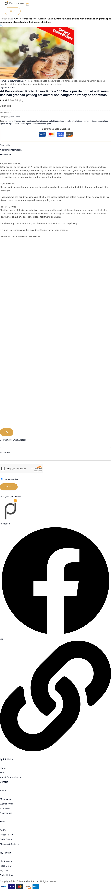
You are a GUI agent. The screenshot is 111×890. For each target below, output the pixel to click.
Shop (10, 18)
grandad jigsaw (53, 121)
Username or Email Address (13, 440)
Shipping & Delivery (9, 844)
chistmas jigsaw (19, 121)
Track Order (5, 866)
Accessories (6, 813)
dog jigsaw (31, 121)
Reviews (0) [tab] (5, 154)
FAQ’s (3, 830)
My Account (6, 861)
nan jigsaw (92, 121)
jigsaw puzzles (66, 121)
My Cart (4, 870)
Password (5, 452)
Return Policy (6, 834)
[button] (1, 25)
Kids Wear (5, 808)
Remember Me (11, 479)
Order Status (6, 839)
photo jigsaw (20, 124)
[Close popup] (6, 432)
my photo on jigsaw (80, 121)
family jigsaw (41, 121)
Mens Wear (5, 799)
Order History (6, 875)
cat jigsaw (9, 121)
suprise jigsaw (31, 124)
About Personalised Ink (11, 777)
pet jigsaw (10, 124)
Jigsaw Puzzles (15, 81)
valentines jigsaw (44, 124)
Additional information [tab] (11, 150)
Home (3, 18)
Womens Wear (7, 803)
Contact (4, 782)
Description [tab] (5, 145)
